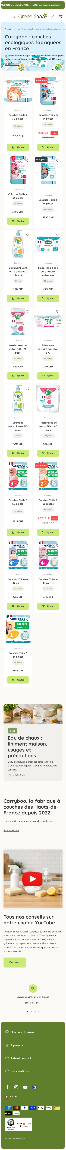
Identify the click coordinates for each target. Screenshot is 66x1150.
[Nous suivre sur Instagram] (16, 1087)
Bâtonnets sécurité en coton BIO (48, 349)
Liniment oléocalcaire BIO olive (18, 426)
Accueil (8, 29)
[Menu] (30, 1120)
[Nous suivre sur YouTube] (25, 1087)
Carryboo (18, 110)
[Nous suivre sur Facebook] (7, 1087)
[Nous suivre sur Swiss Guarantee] (34, 1087)
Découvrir (14, 962)
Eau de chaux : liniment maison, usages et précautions (27, 747)
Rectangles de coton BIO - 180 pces (48, 426)
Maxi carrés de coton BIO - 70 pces (18, 349)
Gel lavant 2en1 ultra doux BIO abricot (18, 271)
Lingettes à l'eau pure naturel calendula (48, 271)
